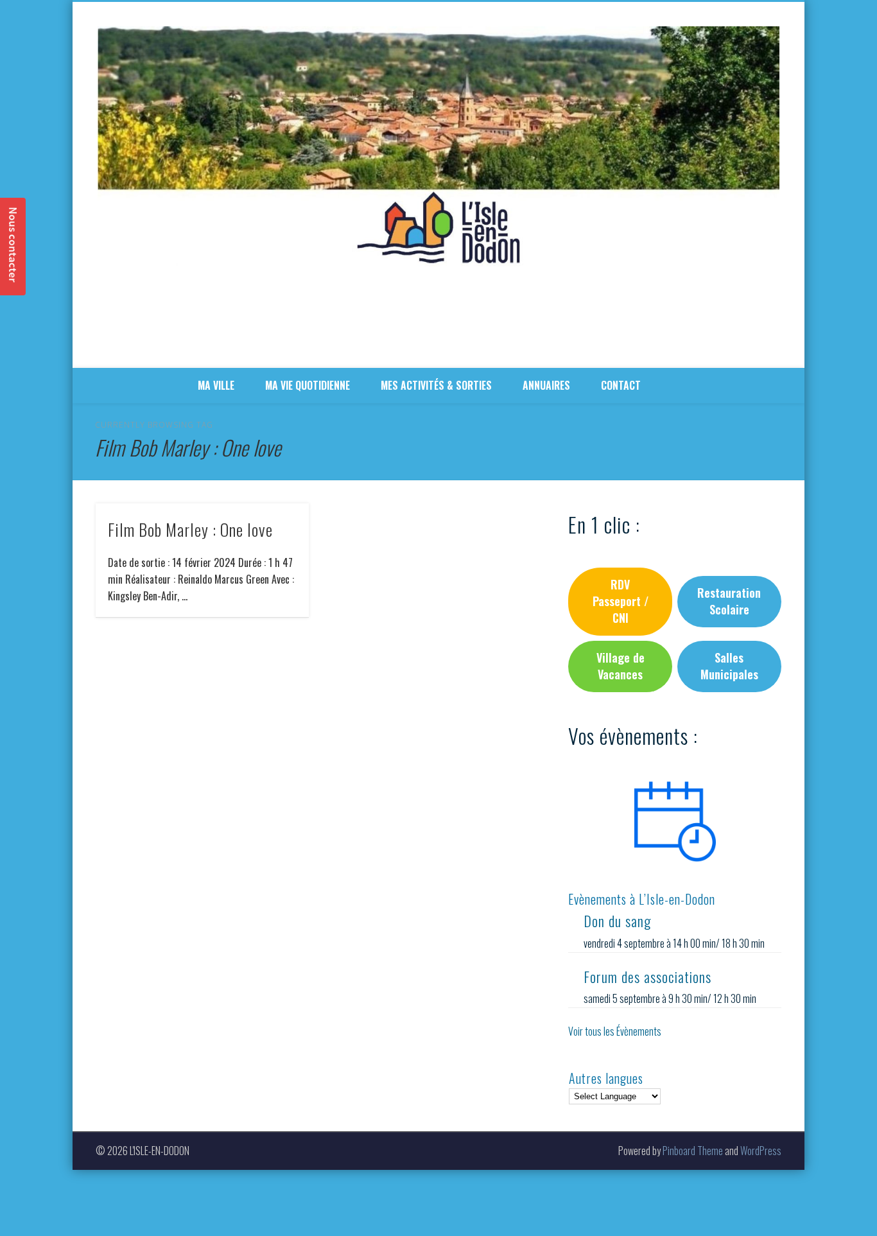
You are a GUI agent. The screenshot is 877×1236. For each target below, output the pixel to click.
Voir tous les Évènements (614, 1031)
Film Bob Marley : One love (190, 529)
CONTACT (621, 385)
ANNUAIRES (546, 385)
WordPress (760, 1150)
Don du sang (617, 920)
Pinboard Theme (693, 1150)
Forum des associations (647, 976)
